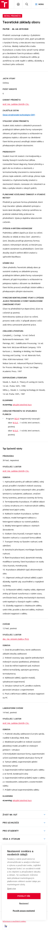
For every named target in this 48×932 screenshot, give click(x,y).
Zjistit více (11, 889)
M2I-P (16, 418)
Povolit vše (23, 896)
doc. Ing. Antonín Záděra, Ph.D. (16, 639)
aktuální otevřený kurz (22, 404)
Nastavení (24, 903)
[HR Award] (6, 926)
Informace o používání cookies (14, 921)
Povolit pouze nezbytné (24, 911)
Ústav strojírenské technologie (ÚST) (19, 115)
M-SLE (15, 422)
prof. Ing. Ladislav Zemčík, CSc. (16, 104)
